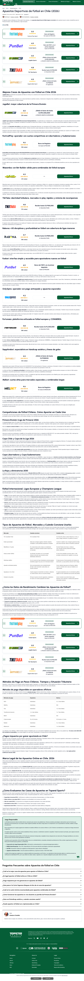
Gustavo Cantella (15, 915)
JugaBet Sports (32, 60)
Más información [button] (65, 975)
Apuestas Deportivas (28, 1)
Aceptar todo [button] (48, 978)
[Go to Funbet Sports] (16, 46)
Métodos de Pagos (65, 1)
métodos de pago (31, 692)
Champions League (9, 513)
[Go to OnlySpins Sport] (10, 297)
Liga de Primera (7, 422)
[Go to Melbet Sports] (10, 388)
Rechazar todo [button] (36, 978)
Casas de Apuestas (53, 1)
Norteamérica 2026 (70, 473)
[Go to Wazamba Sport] (10, 176)
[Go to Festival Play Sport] (16, 34)
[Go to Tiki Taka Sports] (16, 70)
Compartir (26, 14)
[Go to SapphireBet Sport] (16, 82)
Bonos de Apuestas (40, 1)
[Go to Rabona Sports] (10, 236)
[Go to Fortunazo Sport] (10, 327)
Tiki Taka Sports (32, 72)
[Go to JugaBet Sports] (16, 58)
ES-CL (7, 8)
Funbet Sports (32, 48)
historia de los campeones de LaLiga (40, 496)
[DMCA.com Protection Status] (63, 948)
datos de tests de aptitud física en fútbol (27, 593)
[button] (33, 1)
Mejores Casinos (77, 1)
